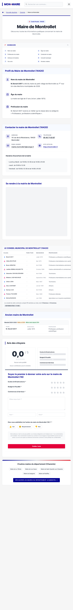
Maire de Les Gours (31, 469)
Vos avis (9, 61)
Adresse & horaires (12, 58)
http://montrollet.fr (50, 147)
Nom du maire (10, 51)
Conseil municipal (44, 58)
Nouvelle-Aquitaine (11, 12)
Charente (22, 12)
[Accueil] (3, 12)
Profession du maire (12, 54)
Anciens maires (44, 61)
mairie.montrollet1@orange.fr (22, 147)
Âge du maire (43, 51)
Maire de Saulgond (29, 473)
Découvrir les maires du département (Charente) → (36, 480)
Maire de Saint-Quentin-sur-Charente (52, 469)
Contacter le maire (44, 54)
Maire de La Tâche (15, 469)
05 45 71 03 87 (49, 137)
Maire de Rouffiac (44, 473)
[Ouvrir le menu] (69, 4)
